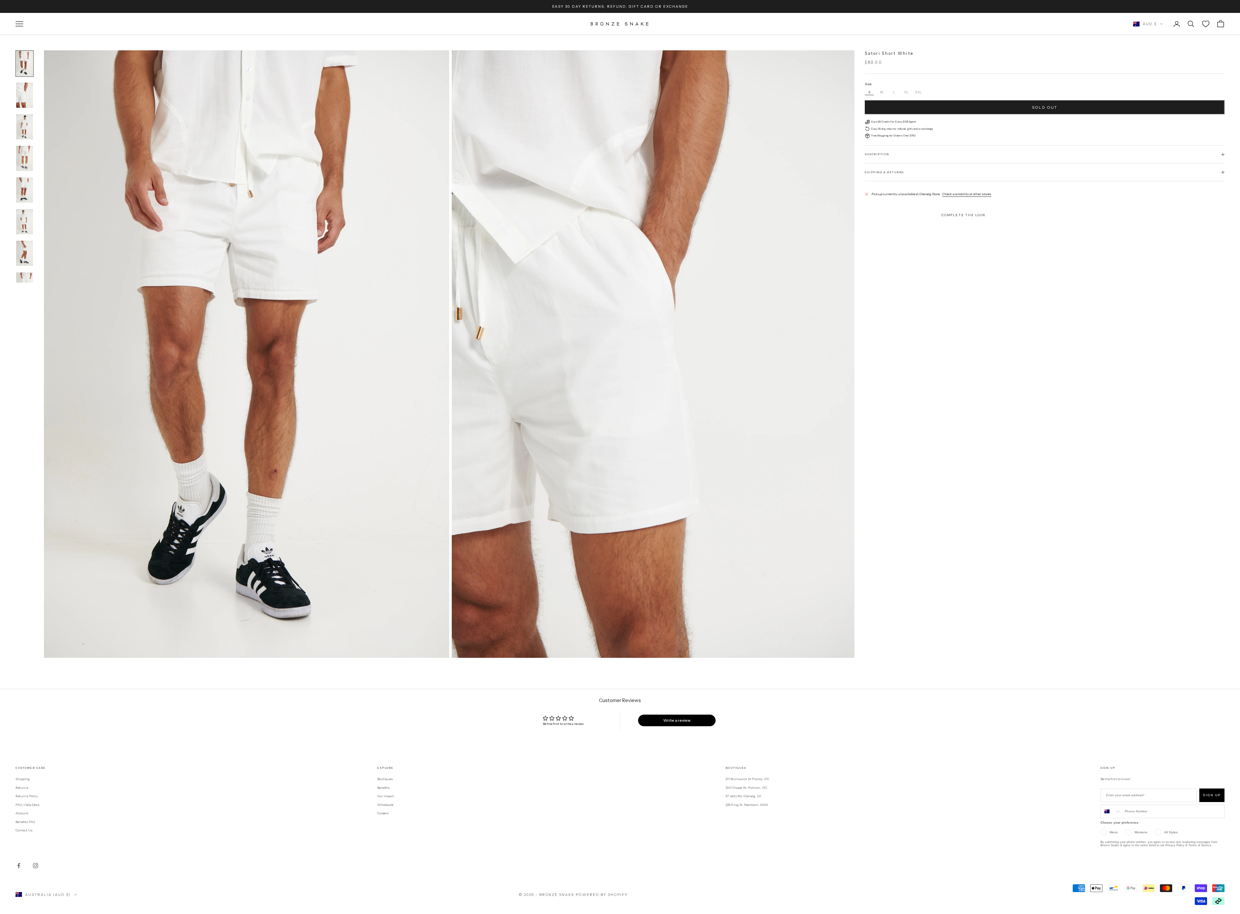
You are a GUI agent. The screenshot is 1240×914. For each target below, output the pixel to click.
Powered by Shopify (602, 894)
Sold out (1044, 107)
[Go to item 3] (25, 127)
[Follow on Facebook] (19, 865)
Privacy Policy (1174, 845)
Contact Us (24, 830)
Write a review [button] (676, 720)
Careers (383, 813)
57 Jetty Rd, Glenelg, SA (743, 796)
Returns (22, 788)
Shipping (23, 779)
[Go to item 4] (25, 158)
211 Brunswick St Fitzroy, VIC (747, 779)
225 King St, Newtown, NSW (747, 805)
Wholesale (385, 805)
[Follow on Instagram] (35, 865)
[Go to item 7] (25, 253)
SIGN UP (1212, 795)
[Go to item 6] (25, 221)
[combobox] (1111, 811)
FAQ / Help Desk (28, 805)
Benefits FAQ (25, 822)
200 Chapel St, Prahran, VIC (746, 788)
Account (22, 813)
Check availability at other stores (966, 194)
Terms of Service (1199, 845)
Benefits (383, 788)
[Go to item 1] (25, 63)
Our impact (385, 796)
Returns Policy (27, 796)
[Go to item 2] (25, 95)
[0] (1205, 23)
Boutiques (385, 779)
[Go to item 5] (25, 190)
